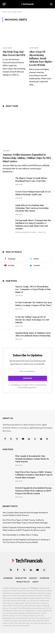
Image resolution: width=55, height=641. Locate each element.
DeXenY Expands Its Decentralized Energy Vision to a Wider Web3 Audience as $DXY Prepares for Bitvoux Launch (33, 491)
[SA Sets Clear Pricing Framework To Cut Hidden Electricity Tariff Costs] (8, 195)
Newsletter (20, 578)
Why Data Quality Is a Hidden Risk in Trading (20, 535)
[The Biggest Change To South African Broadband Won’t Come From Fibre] (8, 181)
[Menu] (4, 4)
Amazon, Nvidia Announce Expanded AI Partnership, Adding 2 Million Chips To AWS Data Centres (27, 158)
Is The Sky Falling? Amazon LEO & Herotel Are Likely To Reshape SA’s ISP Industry (32, 320)
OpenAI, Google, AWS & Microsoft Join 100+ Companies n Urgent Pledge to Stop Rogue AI (33, 289)
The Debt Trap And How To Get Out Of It (14, 53)
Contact (33, 578)
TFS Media (34, 588)
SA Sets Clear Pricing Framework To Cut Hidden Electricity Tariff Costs (33, 193)
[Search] (51, 4)
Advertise (44, 578)
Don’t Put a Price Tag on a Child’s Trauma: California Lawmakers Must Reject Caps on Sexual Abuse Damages (33, 475)
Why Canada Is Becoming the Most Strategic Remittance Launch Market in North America (32, 459)
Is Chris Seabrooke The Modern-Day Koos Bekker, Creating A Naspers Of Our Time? (33, 303)
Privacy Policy (23, 387)
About (35, 582)
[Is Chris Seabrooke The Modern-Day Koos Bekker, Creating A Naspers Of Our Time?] (8, 306)
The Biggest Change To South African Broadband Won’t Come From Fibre (31, 179)
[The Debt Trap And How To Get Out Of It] (14, 36)
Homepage (8, 578)
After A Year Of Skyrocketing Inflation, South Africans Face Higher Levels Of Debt (40, 58)
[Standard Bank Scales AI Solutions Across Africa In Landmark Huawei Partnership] (8, 336)
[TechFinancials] (27, 4)
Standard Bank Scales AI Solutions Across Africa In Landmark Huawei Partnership (33, 334)
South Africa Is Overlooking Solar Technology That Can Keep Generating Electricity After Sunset (31, 208)
